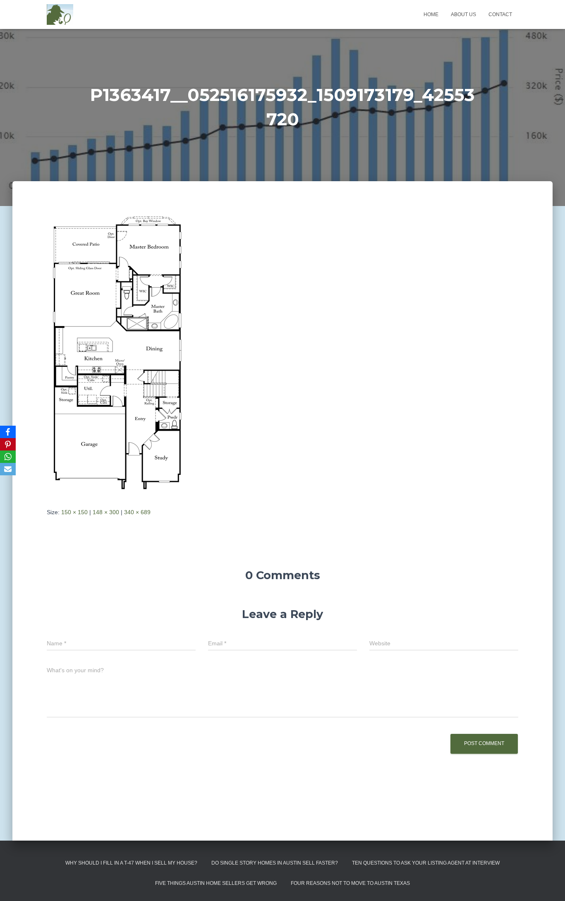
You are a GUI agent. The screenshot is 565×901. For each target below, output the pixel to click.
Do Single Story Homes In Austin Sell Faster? (274, 863)
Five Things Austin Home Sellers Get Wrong (216, 883)
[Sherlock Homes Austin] (60, 14)
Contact (500, 14)
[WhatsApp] (8, 456)
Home (431, 14)
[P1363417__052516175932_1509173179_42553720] (117, 352)
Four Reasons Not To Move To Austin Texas (350, 883)
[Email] (8, 469)
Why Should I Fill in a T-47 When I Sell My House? (131, 863)
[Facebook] (8, 432)
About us (463, 14)
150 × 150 (74, 512)
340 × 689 (137, 512)
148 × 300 (106, 512)
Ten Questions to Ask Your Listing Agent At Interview (426, 863)
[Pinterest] (8, 444)
